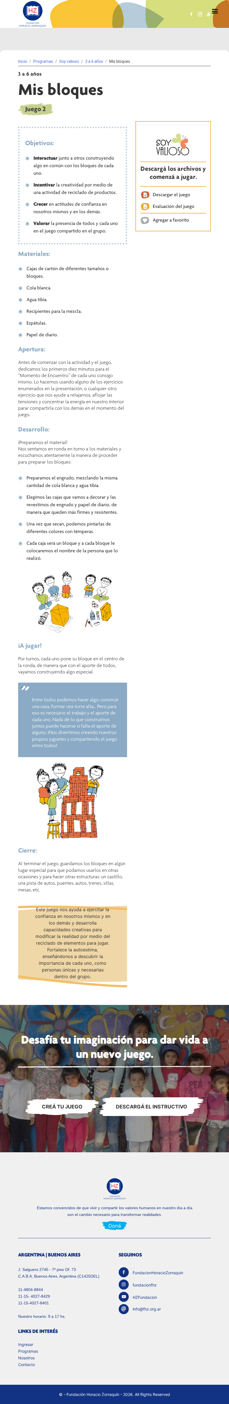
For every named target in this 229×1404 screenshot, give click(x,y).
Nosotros (26, 1358)
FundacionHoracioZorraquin (158, 1272)
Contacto (26, 1365)
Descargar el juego (171, 194)
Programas (28, 1351)
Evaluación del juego (173, 206)
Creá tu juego (62, 1107)
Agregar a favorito (171, 220)
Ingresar (25, 1345)
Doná (114, 1226)
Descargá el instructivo (151, 1107)
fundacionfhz (145, 1285)
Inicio (22, 61)
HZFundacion (145, 1297)
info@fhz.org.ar (147, 1309)
